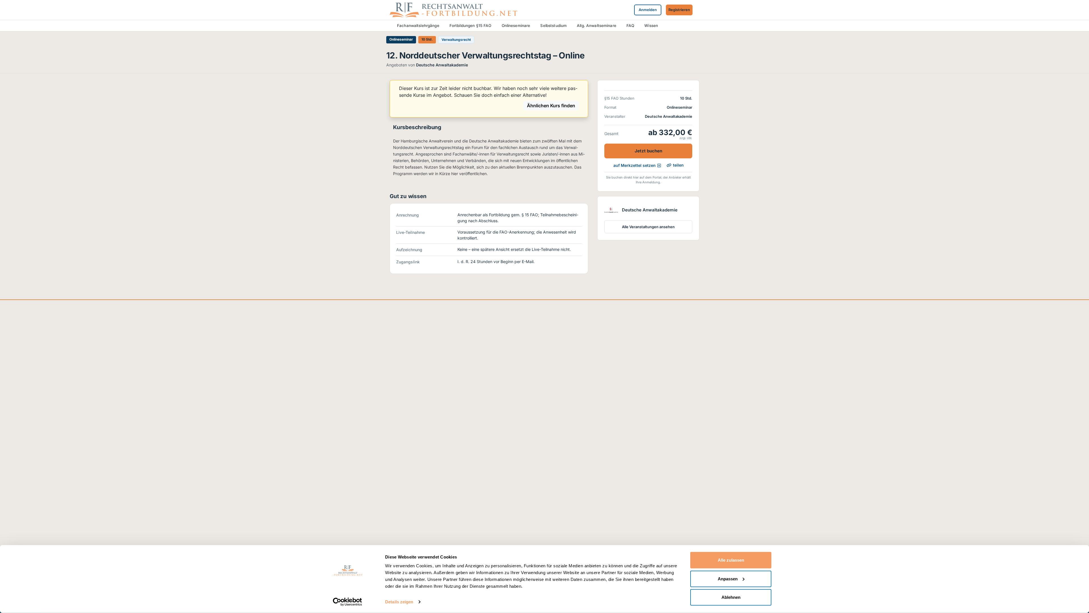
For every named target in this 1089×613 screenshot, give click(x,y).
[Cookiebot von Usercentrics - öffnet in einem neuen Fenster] (347, 602)
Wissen (651, 25)
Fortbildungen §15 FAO (470, 25)
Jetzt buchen (648, 151)
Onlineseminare (516, 25)
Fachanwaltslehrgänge (418, 25)
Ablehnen (730, 597)
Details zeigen (399, 601)
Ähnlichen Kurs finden (551, 105)
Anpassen (728, 578)
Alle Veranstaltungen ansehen (648, 226)
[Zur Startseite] (453, 9)
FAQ (630, 25)
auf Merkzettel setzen (634, 165)
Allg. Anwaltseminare (596, 25)
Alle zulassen (731, 560)
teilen (678, 165)
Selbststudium (553, 25)
